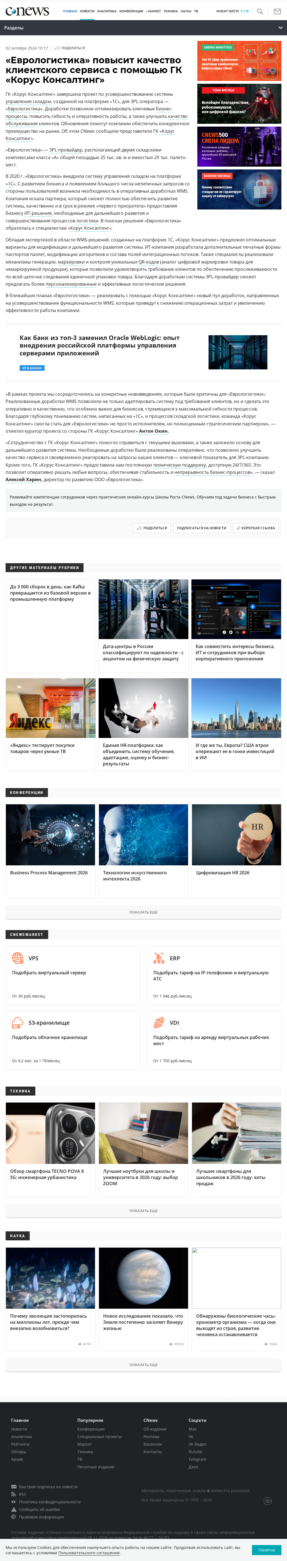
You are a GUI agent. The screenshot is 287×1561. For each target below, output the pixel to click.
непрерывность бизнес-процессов (212, 472)
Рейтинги (20, 1444)
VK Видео (197, 1444)
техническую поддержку (179, 465)
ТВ (196, 11)
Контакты (153, 1451)
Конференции (91, 1429)
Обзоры (18, 1451)
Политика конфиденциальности (50, 1501)
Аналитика (107, 11)
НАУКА (186, 11)
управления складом (28, 101)
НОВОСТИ (87, 11)
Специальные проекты (99, 1436)
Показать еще (143, 912)
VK (191, 1436)
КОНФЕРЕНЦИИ (131, 11)
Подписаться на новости (201, 528)
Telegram (197, 1459)
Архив (17, 1459)
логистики (87, 221)
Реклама (151, 1436)
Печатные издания (95, 1466)
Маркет (84, 1444)
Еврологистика (24, 109)
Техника (85, 1451)
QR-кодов (148, 262)
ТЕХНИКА (171, 11)
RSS (22, 1494)
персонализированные (71, 284)
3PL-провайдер (65, 150)
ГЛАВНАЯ (70, 11)
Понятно (266, 1550)
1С (10, 184)
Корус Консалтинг (89, 228)
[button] (260, 11)
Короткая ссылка (258, 528)
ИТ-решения (38, 213)
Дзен (193, 1466)
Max (192, 1429)
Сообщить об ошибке (39, 1509)
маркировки (71, 262)
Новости (19, 1429)
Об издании (155, 1429)
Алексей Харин (23, 479)
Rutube (195, 1451)
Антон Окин (153, 431)
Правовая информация (41, 1517)
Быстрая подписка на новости (48, 1486)
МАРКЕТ (154, 11)
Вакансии (153, 1444)
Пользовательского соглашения (89, 1552)
